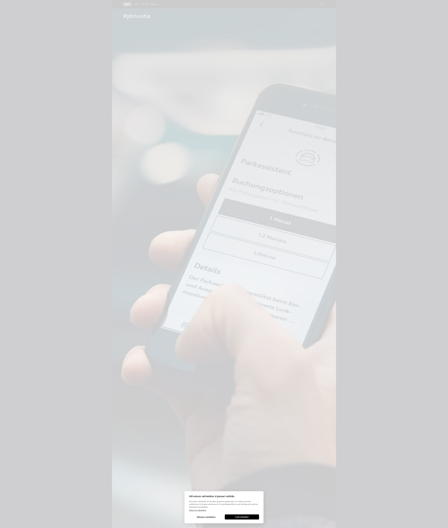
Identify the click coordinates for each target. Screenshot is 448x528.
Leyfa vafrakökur (242, 517)
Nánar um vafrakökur (197, 510)
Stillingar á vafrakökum (206, 517)
